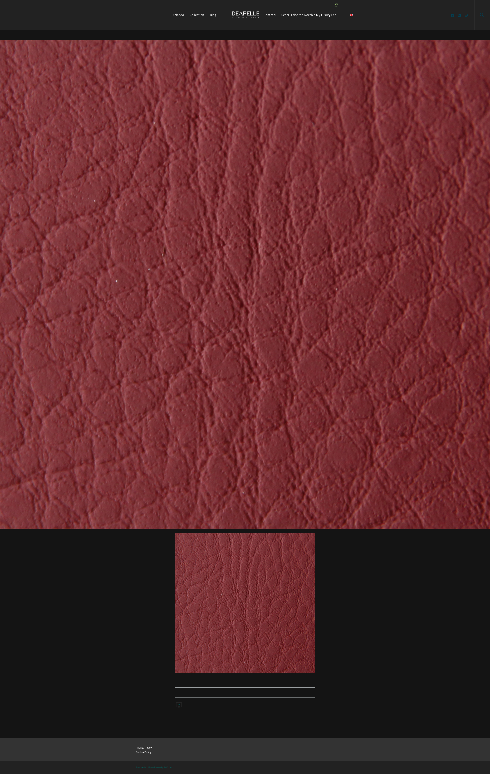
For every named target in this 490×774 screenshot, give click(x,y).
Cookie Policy (143, 752)
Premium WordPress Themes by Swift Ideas (154, 767)
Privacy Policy (144, 747)
